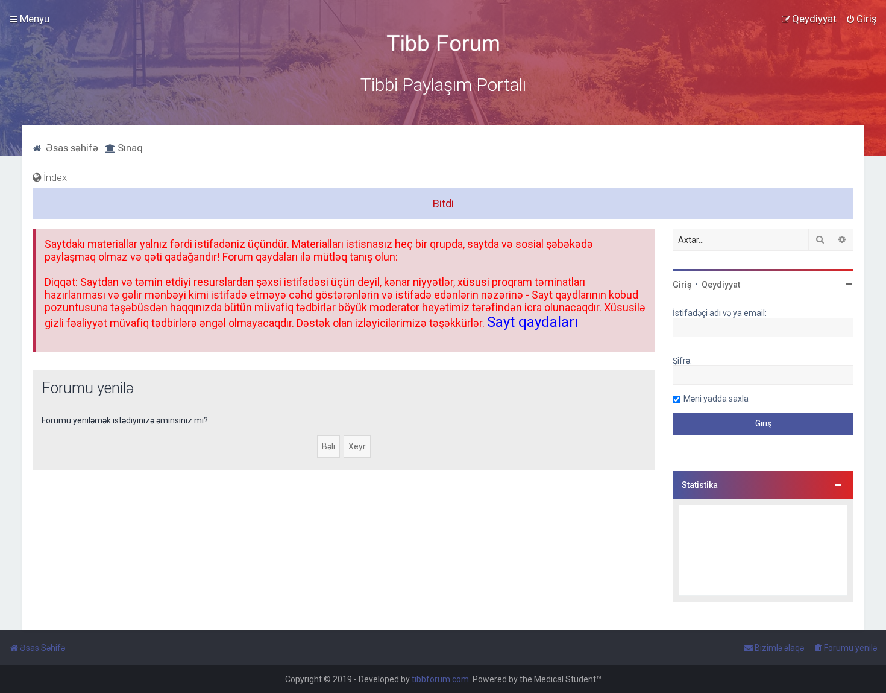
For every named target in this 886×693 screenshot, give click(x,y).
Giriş (682, 285)
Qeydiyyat (721, 285)
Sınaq (129, 148)
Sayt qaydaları (532, 322)
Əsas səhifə (70, 148)
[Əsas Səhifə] (443, 43)
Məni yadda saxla (716, 398)
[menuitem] (861, 18)
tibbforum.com (440, 679)
